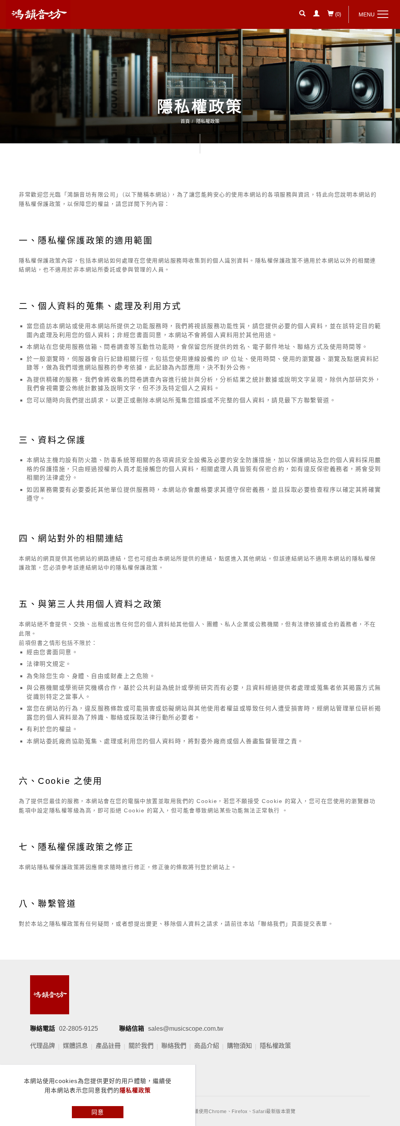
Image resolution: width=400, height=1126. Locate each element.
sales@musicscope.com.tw (185, 1028)
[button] (302, 14)
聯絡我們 (173, 1045)
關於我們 (141, 1045)
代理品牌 (42, 1045)
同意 (97, 1112)
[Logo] (38, 14)
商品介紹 (206, 1045)
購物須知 (239, 1045)
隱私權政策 (135, 1090)
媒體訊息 (75, 1045)
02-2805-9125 (78, 1028)
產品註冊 (108, 1045)
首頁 (185, 121)
